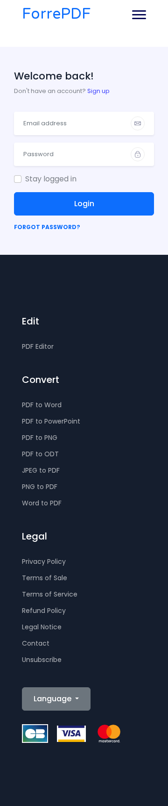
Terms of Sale (44, 578)
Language (53, 698)
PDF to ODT (40, 454)
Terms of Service (49, 594)
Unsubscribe (42, 659)
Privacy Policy (44, 561)
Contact (35, 643)
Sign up (98, 90)
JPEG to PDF (41, 470)
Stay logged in (51, 178)
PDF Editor (38, 346)
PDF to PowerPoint (51, 421)
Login (84, 203)
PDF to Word (42, 405)
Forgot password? (47, 227)
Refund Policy (44, 610)
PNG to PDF (39, 486)
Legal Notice (42, 627)
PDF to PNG (39, 437)
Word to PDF (42, 503)
